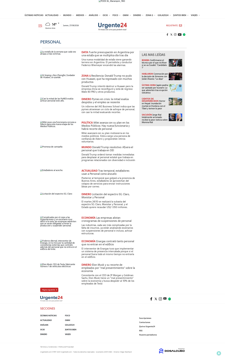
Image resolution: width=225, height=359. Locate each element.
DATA (85, 52)
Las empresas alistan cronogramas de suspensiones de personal (107, 219)
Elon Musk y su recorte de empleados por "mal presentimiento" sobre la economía (108, 268)
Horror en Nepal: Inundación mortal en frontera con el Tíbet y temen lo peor (153, 104)
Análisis (94, 15)
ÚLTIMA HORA (149, 85)
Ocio (105, 15)
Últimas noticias (34, 15)
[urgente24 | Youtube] (180, 34)
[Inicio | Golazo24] (184, 34)
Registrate (172, 25)
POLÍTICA (87, 123)
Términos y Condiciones (48, 347)
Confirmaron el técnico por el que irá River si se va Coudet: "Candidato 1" (154, 63)
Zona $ (150, 15)
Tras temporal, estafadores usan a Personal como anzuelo (105, 172)
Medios (80, 15)
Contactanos (144, 322)
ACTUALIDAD (90, 171)
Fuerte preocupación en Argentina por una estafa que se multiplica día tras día (108, 53)
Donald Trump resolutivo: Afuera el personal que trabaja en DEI (107, 148)
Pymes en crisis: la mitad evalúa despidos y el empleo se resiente (105, 100)
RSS (140, 330)
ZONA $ (86, 76)
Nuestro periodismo (148, 334)
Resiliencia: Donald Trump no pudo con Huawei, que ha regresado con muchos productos (107, 79)
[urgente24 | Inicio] (181, 338)
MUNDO (87, 147)
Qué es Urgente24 (147, 326)
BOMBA (146, 60)
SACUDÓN (147, 114)
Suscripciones (145, 318)
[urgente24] (51, 300)
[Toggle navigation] (41, 25)
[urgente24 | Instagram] (175, 34)
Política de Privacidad (66, 347)
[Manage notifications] (219, 353)
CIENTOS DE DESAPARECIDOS (150, 100)
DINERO (86, 99)
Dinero (137, 15)
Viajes (194, 15)
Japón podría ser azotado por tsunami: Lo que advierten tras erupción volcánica (155, 88)
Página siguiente (48, 289)
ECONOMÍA (89, 218)
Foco (116, 15)
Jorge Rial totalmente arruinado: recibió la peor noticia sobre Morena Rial (155, 118)
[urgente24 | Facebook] (167, 34)
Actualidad (52, 15)
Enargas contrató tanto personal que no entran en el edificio (108, 242)
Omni (126, 15)
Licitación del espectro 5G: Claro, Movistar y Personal (106, 195)
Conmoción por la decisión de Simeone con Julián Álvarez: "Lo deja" (155, 76)
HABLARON (148, 73)
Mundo (67, 15)
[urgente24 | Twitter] (171, 34)
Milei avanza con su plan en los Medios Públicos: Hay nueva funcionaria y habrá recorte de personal (106, 126)
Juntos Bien (180, 15)
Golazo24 (163, 15)
